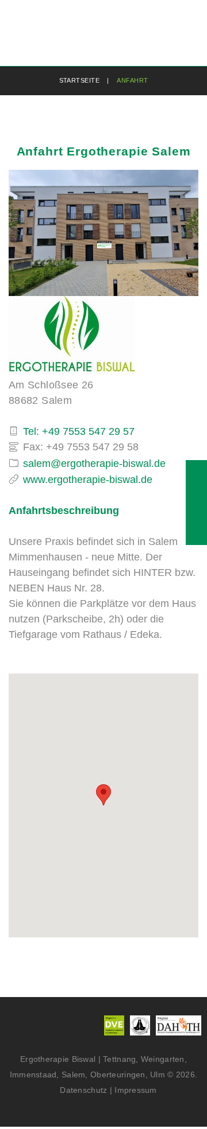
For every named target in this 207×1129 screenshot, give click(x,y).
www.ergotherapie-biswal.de (87, 479)
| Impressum (133, 1090)
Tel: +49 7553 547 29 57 (79, 431)
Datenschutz (79, 1090)
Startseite (79, 80)
